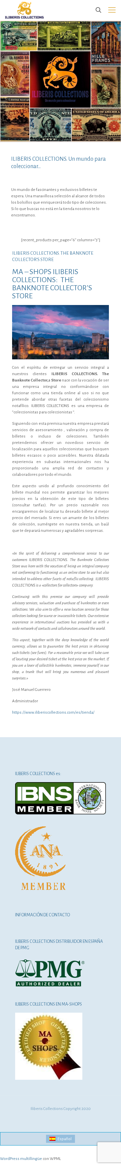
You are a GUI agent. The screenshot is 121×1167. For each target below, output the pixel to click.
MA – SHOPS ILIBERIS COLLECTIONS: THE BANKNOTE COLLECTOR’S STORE (52, 284)
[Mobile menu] (112, 10)
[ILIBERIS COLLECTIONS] (24, 10)
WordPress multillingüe (21, 1159)
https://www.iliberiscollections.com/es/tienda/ (53, 712)
